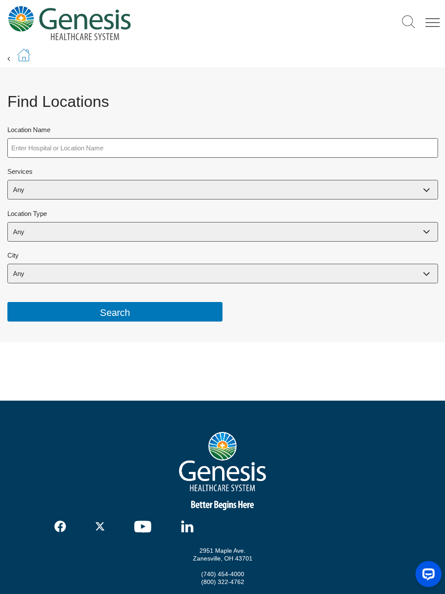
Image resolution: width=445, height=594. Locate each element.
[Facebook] (60, 526)
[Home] (130, 23)
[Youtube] (145, 527)
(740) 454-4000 (222, 574)
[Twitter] (101, 526)
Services (20, 171)
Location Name (28, 129)
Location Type (27, 213)
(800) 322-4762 (222, 581)
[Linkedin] (189, 526)
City (13, 255)
